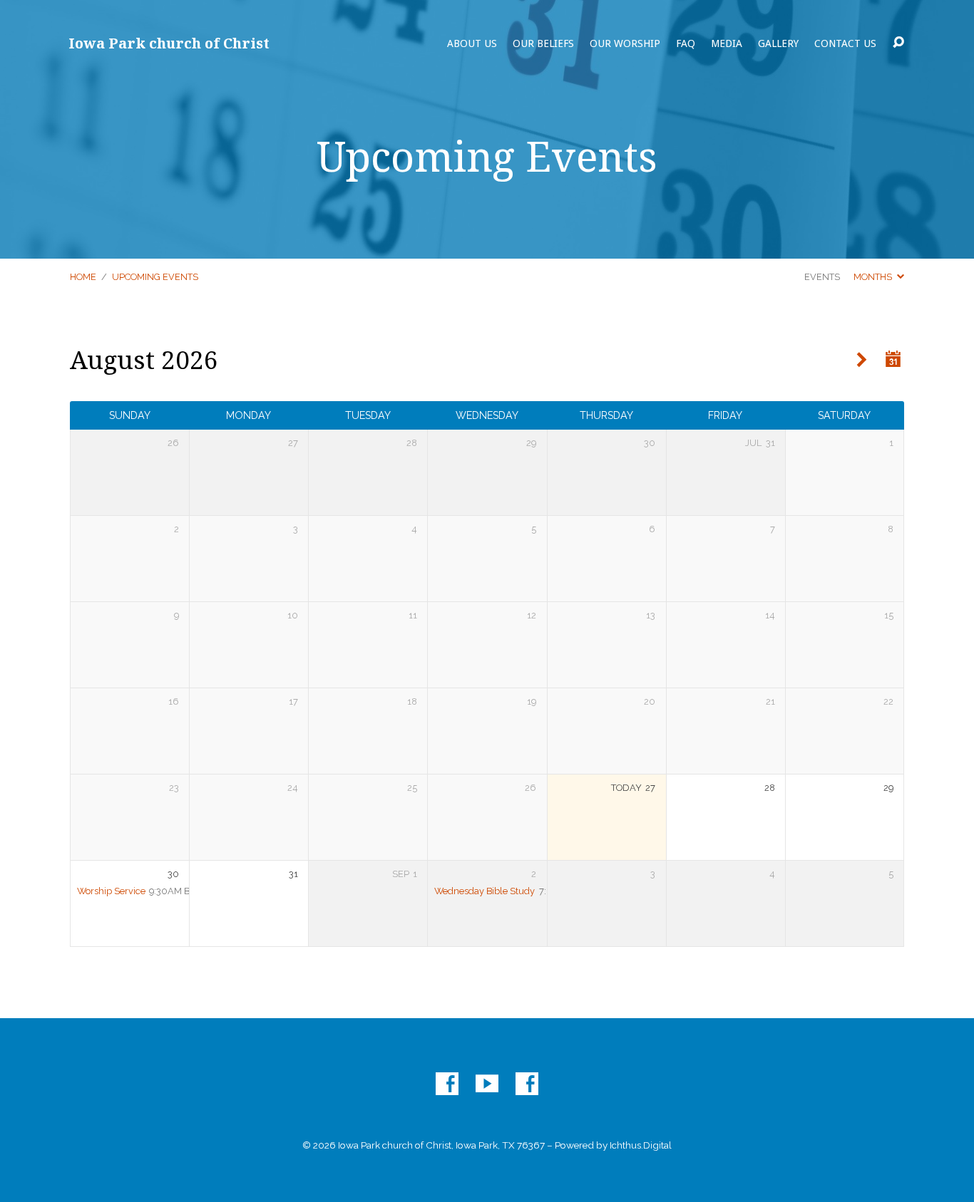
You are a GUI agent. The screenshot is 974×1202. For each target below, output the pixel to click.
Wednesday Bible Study (484, 891)
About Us (472, 43)
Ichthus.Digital (641, 1145)
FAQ (685, 43)
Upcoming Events (155, 276)
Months (873, 276)
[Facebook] (447, 1083)
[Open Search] (898, 42)
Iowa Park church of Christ (169, 43)
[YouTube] (487, 1083)
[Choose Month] (893, 359)
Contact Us (845, 43)
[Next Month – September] (861, 360)
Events (822, 276)
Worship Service (111, 891)
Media (726, 43)
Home (83, 276)
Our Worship (625, 43)
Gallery (778, 43)
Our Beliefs (543, 43)
